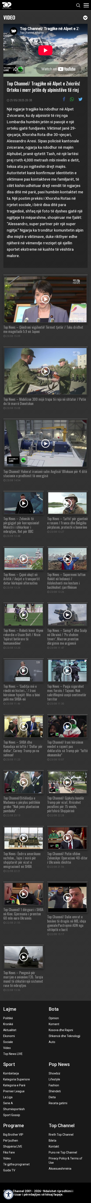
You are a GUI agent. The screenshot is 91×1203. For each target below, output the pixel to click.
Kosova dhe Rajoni (61, 1030)
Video (9, 16)
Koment (54, 1024)
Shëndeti (55, 1091)
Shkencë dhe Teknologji (64, 1036)
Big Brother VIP (13, 1134)
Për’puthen (10, 1140)
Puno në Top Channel (63, 1152)
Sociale (8, 1042)
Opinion (54, 1018)
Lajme (9, 1009)
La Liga (7, 1097)
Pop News (59, 1064)
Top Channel (61, 1125)
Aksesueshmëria (60, 1168)
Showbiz (54, 1073)
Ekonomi (9, 1036)
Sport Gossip (11, 1115)
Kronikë (8, 1024)
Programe (13, 1125)
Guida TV (9, 1170)
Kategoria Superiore (16, 1079)
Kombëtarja (11, 1073)
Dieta (52, 1097)
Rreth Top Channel (61, 1134)
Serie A (8, 1103)
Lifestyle (54, 1079)
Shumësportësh (14, 1109)
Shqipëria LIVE (12, 1146)
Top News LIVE (13, 1054)
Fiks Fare (9, 1152)
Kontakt (54, 1146)
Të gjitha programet (16, 1164)
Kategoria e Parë (14, 1085)
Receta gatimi (58, 1103)
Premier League (14, 1091)
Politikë (8, 1018)
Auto (52, 1042)
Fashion (54, 1085)
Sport (9, 1064)
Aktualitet (9, 1030)
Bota (54, 1009)
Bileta (52, 1140)
